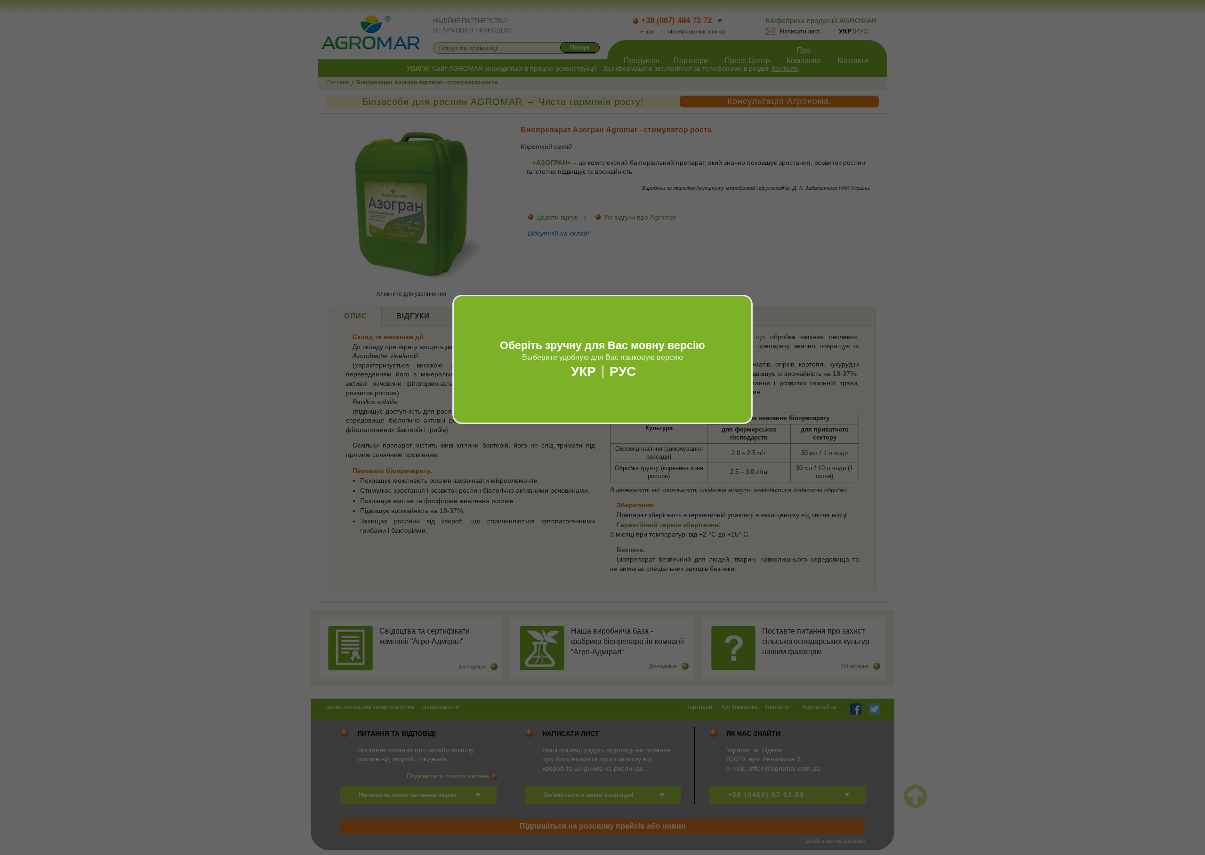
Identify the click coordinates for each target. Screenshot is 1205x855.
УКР (583, 372)
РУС (623, 372)
